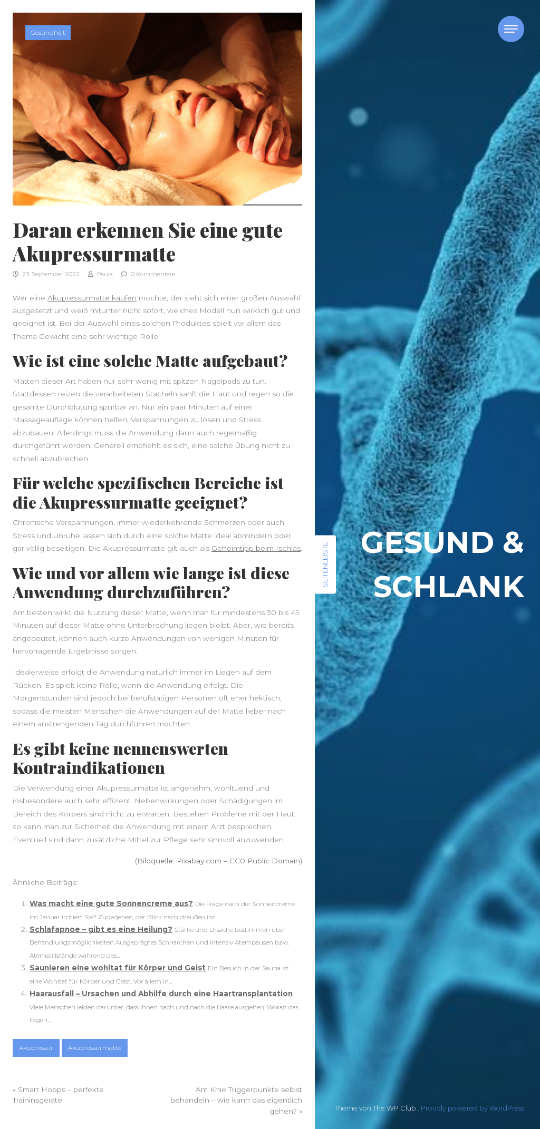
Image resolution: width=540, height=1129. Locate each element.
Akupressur (36, 1048)
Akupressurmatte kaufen (92, 298)
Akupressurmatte (94, 1048)
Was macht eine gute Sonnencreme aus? (111, 903)
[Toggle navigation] (511, 29)
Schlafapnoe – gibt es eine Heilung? (101, 929)
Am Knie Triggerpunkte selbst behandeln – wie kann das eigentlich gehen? (236, 1100)
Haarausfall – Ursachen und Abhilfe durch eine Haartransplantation (161, 993)
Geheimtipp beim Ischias (256, 548)
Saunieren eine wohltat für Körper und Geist (118, 967)
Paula (104, 274)
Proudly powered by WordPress (472, 1108)
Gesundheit (48, 32)
